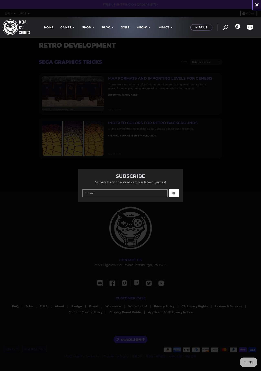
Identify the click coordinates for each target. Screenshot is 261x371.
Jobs (125, 27)
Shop (86, 27)
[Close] (257, 5)
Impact (163, 27)
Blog (106, 27)
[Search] (225, 27)
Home (48, 27)
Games (65, 27)
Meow (142, 27)
